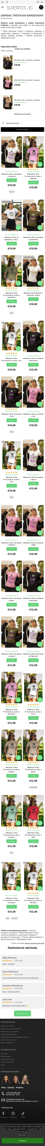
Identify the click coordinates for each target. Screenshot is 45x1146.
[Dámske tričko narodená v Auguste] (8, 62)
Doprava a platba (7, 1026)
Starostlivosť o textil (9, 1040)
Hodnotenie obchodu (22, 947)
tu (26, 1131)
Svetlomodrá (33, 787)
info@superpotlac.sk (15, 1099)
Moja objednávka (7, 1043)
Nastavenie (22, 1135)
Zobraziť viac (22, 1013)
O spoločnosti (6, 1056)
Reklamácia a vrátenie (9, 1031)
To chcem (11, 180)
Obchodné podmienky (9, 1034)
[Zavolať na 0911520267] (7, 2)
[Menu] (2, 7)
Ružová (11, 191)
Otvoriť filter (22, 129)
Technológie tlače (7, 1059)
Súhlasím (22, 1141)
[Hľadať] (38, 2)
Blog (2, 1065)
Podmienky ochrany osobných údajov (15, 1037)
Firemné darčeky (7, 1062)
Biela (11, 313)
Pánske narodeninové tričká (34, 943)
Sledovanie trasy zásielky (11, 1029)
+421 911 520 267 (13, 1093)
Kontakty (4, 1054)
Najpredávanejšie (12, 123)
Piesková (14, 918)
